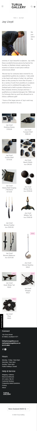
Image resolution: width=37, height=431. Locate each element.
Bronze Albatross (9, 255)
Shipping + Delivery (8, 375)
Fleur (9, 316)
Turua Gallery (20, 415)
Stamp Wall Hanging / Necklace (9, 189)
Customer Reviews (8, 381)
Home (15, 17)
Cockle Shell (9, 157)
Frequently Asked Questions (11, 383)
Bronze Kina (28, 189)
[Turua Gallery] (18, 7)
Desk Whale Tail (9, 285)
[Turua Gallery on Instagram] (5, 350)
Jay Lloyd (21, 17)
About (4, 387)
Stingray (28, 291)
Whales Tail (28, 215)
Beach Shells (27, 162)
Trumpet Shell (28, 132)
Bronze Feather (9, 225)
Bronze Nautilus (27, 265)
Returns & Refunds (8, 377)
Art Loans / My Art (8, 379)
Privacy (4, 385)
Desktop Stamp (9, 127)
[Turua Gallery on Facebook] (3, 350)
